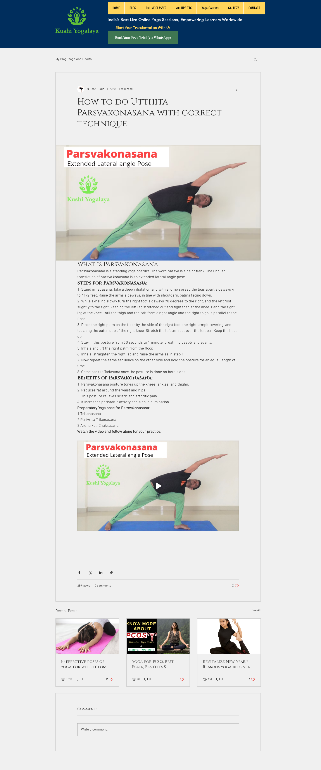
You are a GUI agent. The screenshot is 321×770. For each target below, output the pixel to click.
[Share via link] (111, 572)
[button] (255, 59)
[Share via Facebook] (79, 572)
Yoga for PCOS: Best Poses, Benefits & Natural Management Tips (155, 664)
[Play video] (158, 486)
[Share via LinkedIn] (101, 572)
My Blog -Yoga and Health (73, 59)
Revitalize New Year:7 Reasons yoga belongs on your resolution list (229, 664)
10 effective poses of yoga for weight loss (84, 664)
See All (256, 610)
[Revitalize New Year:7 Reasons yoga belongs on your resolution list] (229, 636)
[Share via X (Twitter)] (90, 572)
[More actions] (236, 89)
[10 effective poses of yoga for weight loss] (87, 636)
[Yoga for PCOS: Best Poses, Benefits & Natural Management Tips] (158, 636)
